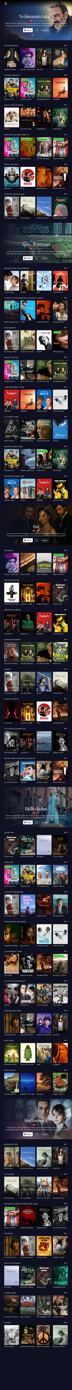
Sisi (36, 526)
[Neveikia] (44, 993)
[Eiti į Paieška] (66, 3)
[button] (32, 35)
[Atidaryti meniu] (5, 3)
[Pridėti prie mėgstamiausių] (36, 30)
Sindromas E (36, 1120)
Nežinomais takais (36, 16)
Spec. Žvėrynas (36, 244)
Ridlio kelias (36, 808)
